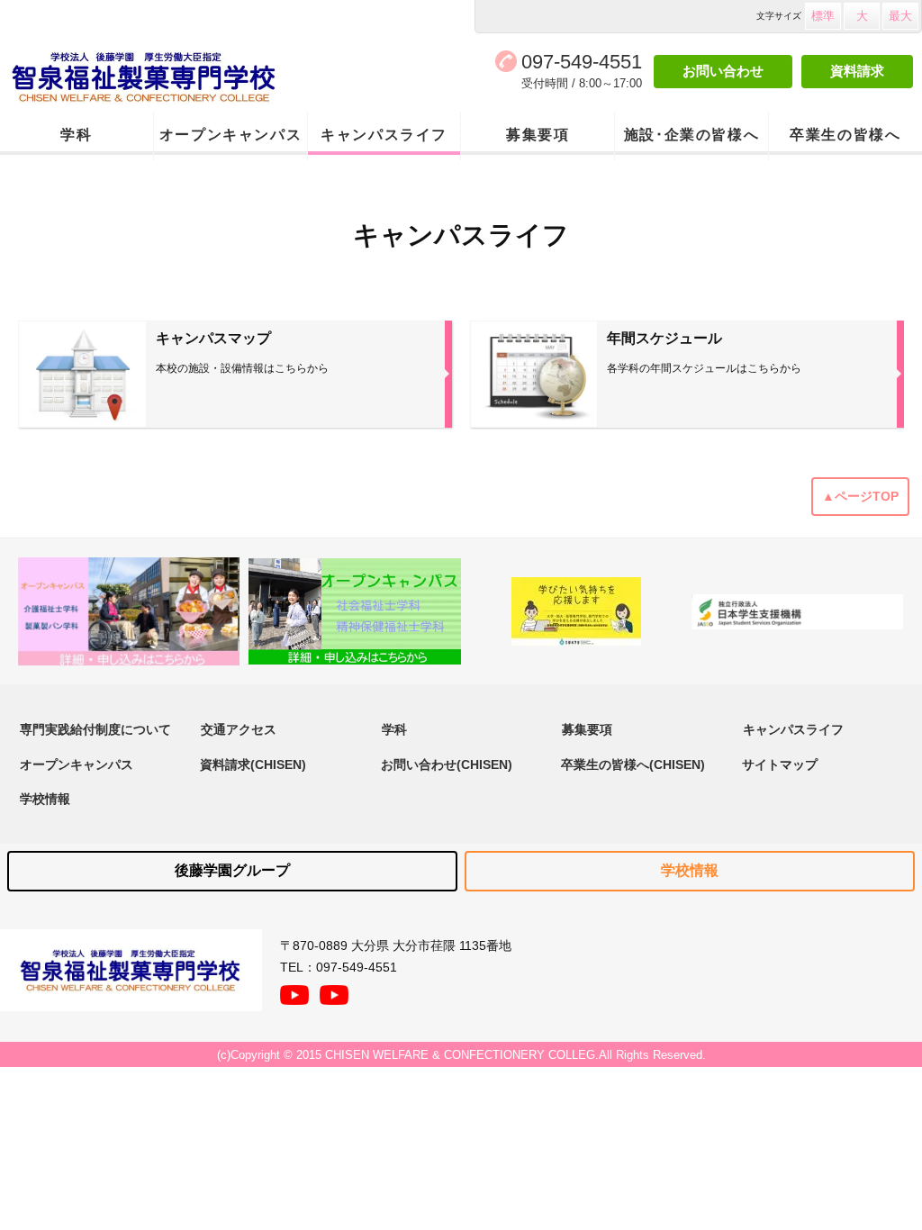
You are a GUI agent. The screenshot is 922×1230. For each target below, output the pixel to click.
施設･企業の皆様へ (691, 134)
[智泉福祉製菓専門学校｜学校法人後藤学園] (184, 77)
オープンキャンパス (230, 134)
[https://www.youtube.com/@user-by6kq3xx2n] (294, 990)
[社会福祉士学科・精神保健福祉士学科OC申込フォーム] (355, 611)
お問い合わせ (723, 70)
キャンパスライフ (384, 134)
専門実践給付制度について (95, 729)
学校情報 (45, 798)
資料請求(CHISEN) (253, 764)
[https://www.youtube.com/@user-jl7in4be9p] (334, 990)
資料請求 (857, 70)
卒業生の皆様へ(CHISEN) (633, 764)
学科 (76, 134)
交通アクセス (238, 729)
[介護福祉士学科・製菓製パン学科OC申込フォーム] (129, 611)
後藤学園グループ (232, 870)
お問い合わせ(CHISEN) (446, 764)
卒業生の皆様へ (845, 134)
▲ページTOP (860, 496)
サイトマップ (780, 764)
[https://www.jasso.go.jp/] (798, 611)
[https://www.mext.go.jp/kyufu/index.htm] (576, 611)
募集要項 (537, 134)
